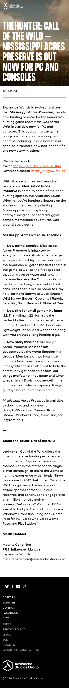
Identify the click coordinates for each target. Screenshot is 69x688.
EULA (6, 639)
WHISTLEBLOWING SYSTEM (21, 650)
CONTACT (9, 607)
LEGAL (7, 634)
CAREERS (9, 597)
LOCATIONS (10, 613)
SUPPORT (9, 602)
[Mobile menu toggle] (63, 5)
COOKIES (9, 645)
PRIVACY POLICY (14, 629)
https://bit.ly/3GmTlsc (48, 171)
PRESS (7, 624)
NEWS (7, 618)
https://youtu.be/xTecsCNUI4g (37, 166)
